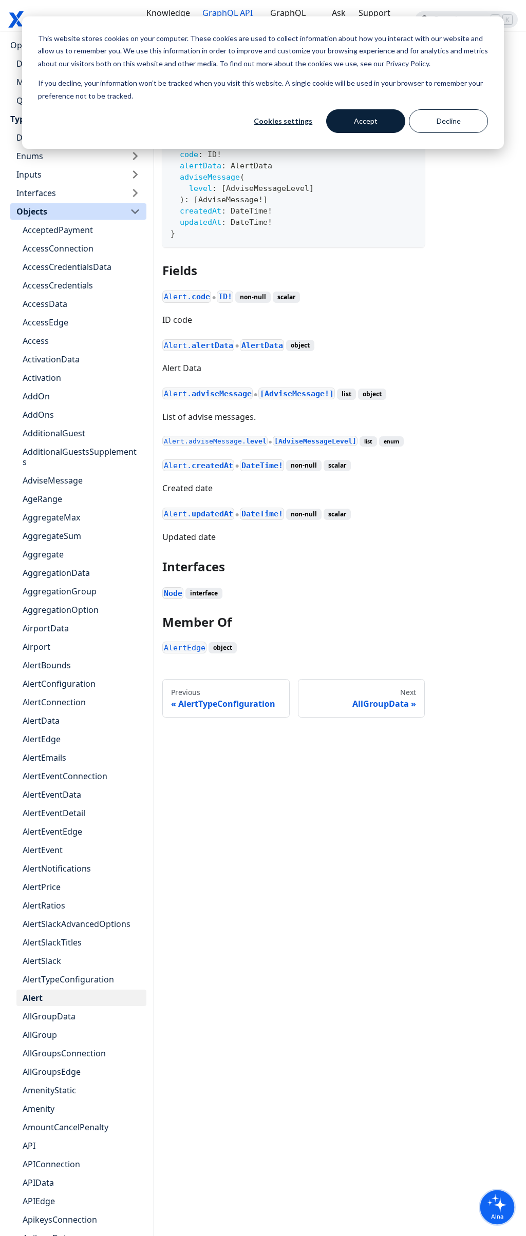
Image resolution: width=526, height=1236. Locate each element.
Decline (449, 121)
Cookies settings (283, 121)
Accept (366, 121)
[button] (78, 156)
